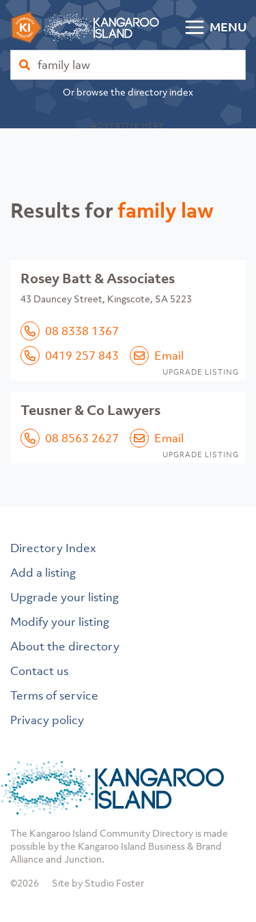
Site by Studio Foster (98, 882)
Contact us (39, 670)
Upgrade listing (200, 372)
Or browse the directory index (128, 91)
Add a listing (43, 572)
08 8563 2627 (82, 438)
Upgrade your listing (64, 597)
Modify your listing (59, 621)
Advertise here (128, 125)
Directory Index (53, 548)
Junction (83, 858)
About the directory (64, 646)
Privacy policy (47, 719)
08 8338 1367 (82, 330)
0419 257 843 (82, 355)
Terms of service (54, 695)
